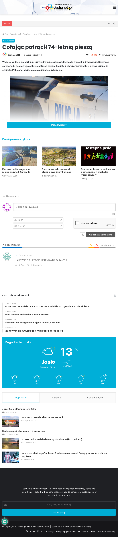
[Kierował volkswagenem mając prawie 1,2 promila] (19, 156)
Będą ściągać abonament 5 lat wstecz (23, 431)
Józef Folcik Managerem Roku (19, 409)
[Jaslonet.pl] (59, 7)
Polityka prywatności (66, 531)
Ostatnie (56, 397)
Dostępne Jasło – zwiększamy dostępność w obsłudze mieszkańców (98, 172)
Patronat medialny (106, 531)
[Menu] (114, 8)
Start (6, 34)
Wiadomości (16, 34)
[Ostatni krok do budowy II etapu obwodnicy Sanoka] (59, 156)
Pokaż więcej (58, 125)
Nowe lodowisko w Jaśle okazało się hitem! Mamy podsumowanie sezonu (48, 23)
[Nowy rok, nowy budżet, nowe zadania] (10, 421)
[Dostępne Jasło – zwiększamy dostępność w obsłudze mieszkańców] (98, 156)
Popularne (21, 397)
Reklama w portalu (87, 531)
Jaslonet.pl (13, 55)
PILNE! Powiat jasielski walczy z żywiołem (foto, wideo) (52, 439)
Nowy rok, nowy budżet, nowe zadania (43, 417)
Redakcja (50, 531)
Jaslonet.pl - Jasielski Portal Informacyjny (71, 526)
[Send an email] (19, 55)
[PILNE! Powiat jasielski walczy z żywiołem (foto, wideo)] (10, 443)
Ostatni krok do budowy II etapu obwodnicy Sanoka (56, 171)
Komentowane (95, 397)
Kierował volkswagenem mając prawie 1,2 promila (16, 171)
